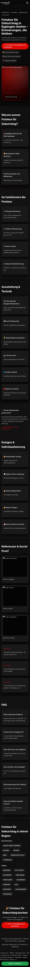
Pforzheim (7, 894)
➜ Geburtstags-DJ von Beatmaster (10, 428)
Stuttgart (19, 870)
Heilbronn (21, 880)
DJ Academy (21, 944)
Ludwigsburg (20, 889)
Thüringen (7, 860)
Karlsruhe (20, 875)
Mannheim (7, 875)
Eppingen (6, 870)
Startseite (5, 12)
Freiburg (6, 884)
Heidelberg (7, 880)
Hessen (16, 850)
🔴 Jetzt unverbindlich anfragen (15, 925)
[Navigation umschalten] (27, 2)
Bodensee (7, 889)
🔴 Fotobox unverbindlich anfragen (15, 46)
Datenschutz (13, 944)
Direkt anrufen (15, 963)
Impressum (5, 944)
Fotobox (14, 12)
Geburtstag (23, 12)
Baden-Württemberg (11, 845)
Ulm (16, 884)
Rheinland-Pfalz (17, 855)
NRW (4, 855)
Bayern (6, 850)
